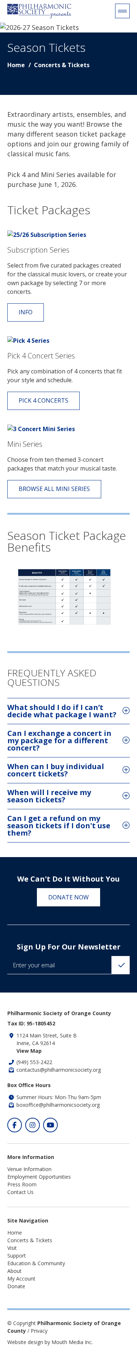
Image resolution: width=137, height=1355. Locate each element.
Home (16, 65)
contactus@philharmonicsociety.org (58, 1069)
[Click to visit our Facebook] (14, 1125)
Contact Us (20, 1192)
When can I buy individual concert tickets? (55, 770)
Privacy (39, 1330)
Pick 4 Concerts (43, 400)
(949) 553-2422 (34, 1062)
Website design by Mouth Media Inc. (50, 1342)
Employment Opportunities (39, 1176)
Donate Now (68, 897)
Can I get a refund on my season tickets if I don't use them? (58, 825)
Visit (12, 1247)
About (14, 1270)
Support (16, 1255)
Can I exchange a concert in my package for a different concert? (59, 740)
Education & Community (36, 1263)
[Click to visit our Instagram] (32, 1125)
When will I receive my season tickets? (49, 796)
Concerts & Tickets (62, 65)
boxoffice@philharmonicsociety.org (58, 1104)
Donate (16, 1286)
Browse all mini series (54, 489)
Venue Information (29, 1169)
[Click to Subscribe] (120, 965)
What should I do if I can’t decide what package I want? (62, 710)
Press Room (22, 1184)
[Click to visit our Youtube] (50, 1125)
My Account (21, 1278)
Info (26, 312)
